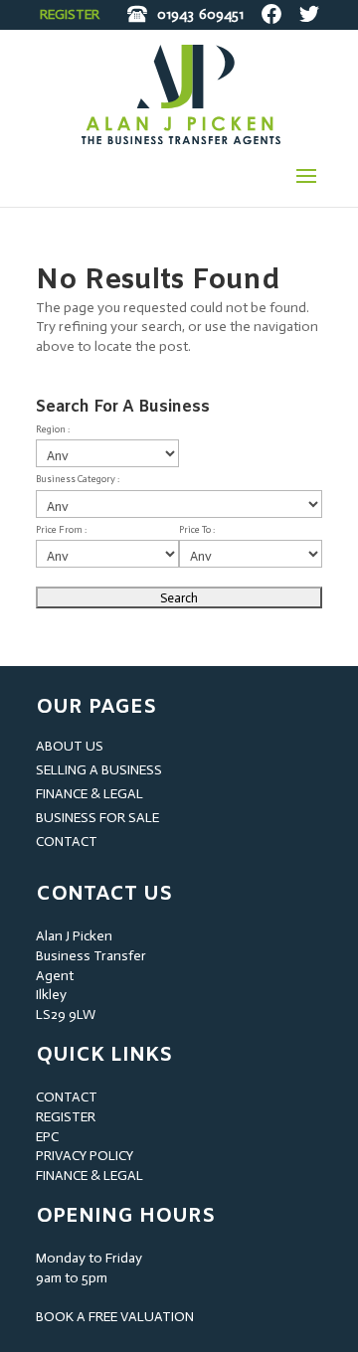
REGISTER (69, 14)
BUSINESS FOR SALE (97, 817)
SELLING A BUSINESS (99, 769)
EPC (47, 1136)
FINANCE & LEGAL (89, 793)
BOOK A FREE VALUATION (115, 1316)
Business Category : (77, 479)
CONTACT (66, 841)
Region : (53, 429)
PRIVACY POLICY (84, 1155)
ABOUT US (69, 746)
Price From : (61, 530)
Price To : (197, 530)
